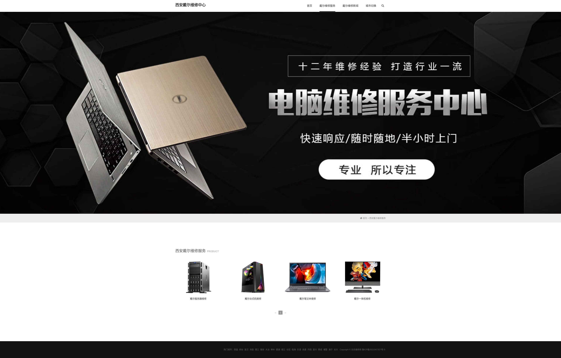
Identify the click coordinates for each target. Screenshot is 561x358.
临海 (294, 349)
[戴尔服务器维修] (198, 277)
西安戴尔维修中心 (190, 5)
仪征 (288, 349)
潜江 (257, 349)
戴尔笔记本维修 (307, 298)
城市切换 (371, 5)
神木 (273, 349)
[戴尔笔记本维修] (308, 277)
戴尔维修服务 (327, 5)
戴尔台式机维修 (253, 298)
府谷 (241, 349)
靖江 (283, 349)
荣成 (320, 349)
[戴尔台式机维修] (253, 277)
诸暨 (325, 349)
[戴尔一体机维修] (362, 277)
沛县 (252, 349)
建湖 (278, 349)
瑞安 (262, 349)
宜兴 (315, 349)
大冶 (267, 349)
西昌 (236, 349)
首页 (309, 5)
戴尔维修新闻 (350, 5)
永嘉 (304, 349)
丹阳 (310, 349)
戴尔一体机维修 (362, 298)
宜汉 (246, 349)
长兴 (336, 349)
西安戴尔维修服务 (377, 218)
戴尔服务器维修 (198, 298)
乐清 (299, 349)
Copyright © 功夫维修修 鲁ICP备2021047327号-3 (362, 349)
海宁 (331, 349)
